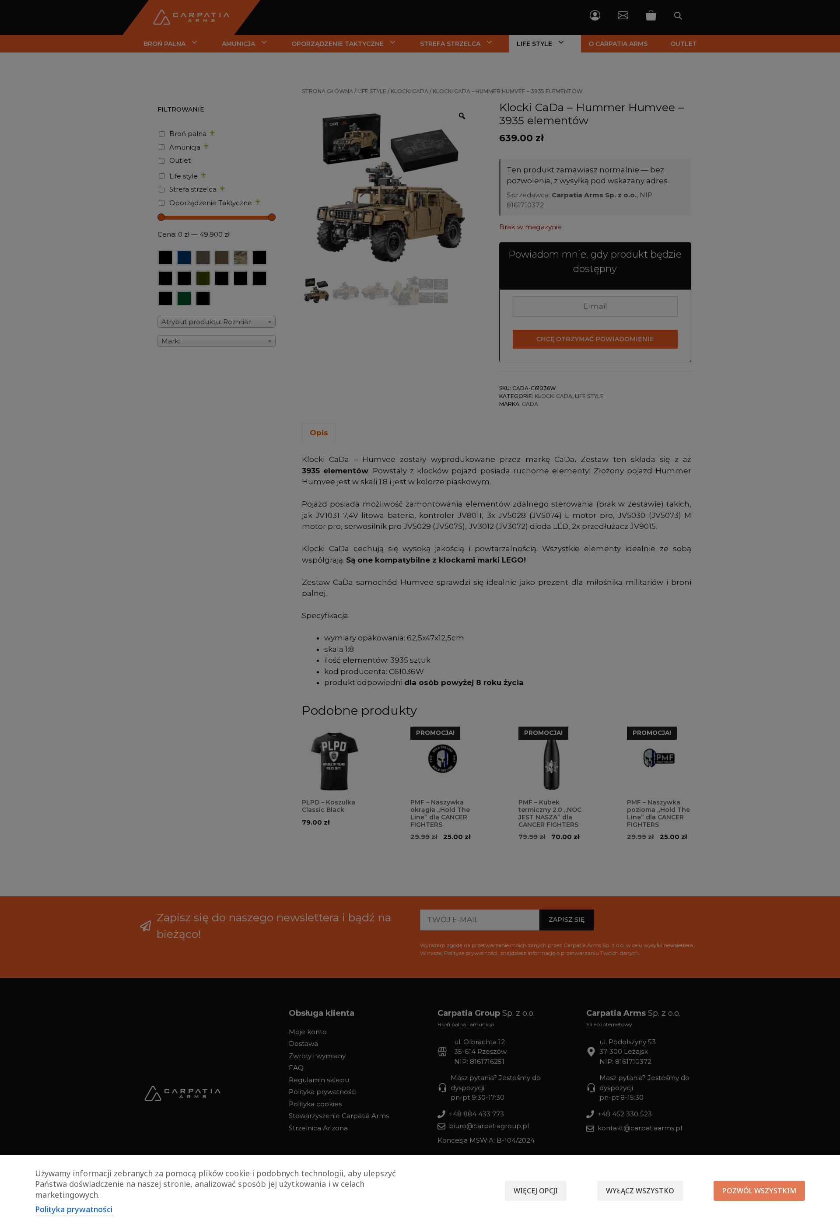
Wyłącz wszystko (640, 1191)
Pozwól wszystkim (759, 1191)
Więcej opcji (536, 1191)
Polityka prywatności (73, 1209)
